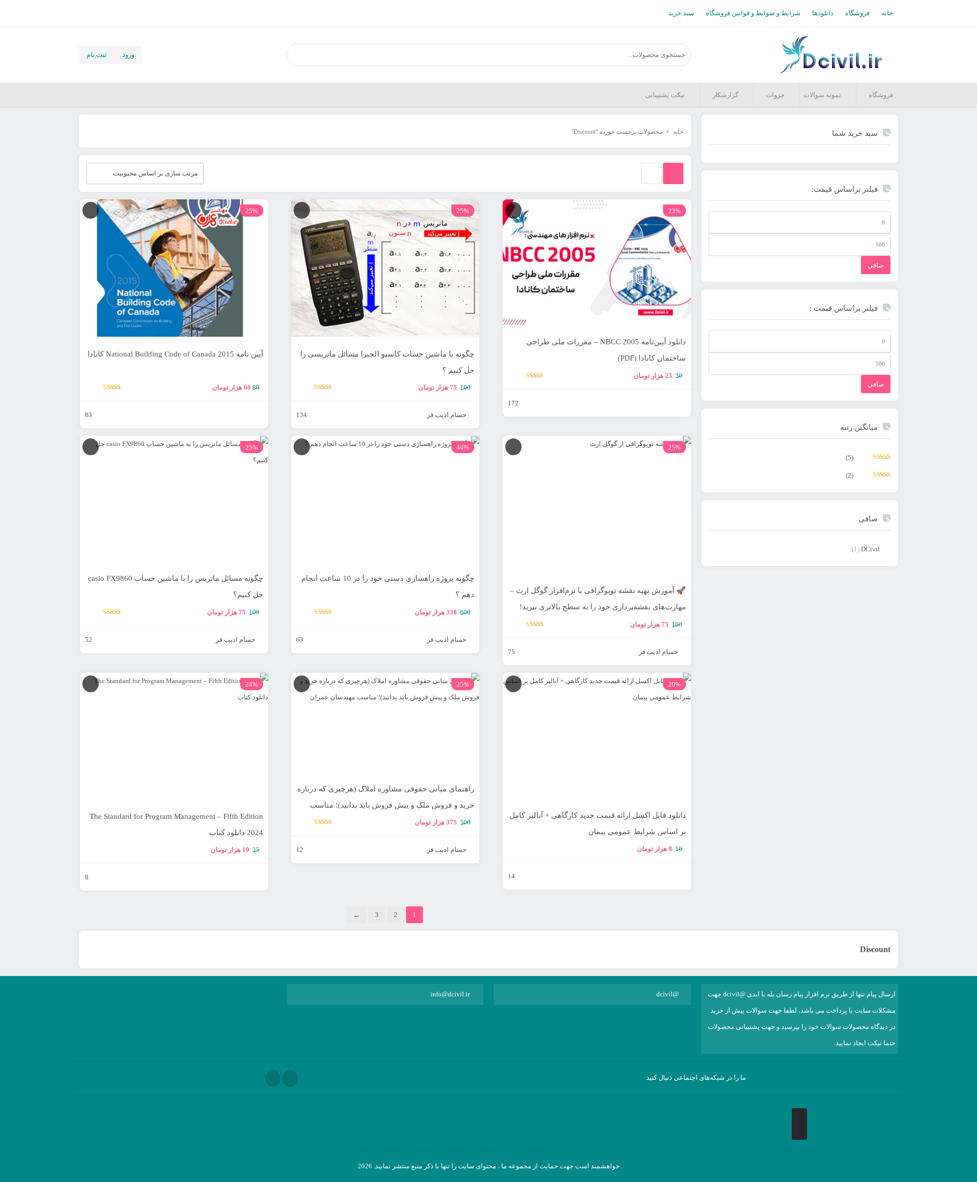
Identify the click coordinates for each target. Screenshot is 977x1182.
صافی (876, 265)
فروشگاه (857, 13)
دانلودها (823, 13)
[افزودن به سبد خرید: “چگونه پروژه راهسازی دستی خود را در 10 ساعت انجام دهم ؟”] (302, 446)
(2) (868, 477)
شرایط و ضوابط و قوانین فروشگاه (753, 13)
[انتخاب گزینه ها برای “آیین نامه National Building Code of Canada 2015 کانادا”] (90, 210)
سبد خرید (681, 13)
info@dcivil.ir (450, 994)
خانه (887, 13)
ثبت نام (97, 54)
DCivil (870, 549)
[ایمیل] (290, 1078)
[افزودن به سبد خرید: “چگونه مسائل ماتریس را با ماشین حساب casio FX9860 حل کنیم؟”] (90, 446)
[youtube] (272, 1078)
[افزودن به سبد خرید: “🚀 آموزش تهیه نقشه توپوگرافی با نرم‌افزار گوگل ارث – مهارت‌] (513, 446)
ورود (128, 54)
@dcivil (667, 994)
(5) (868, 460)
